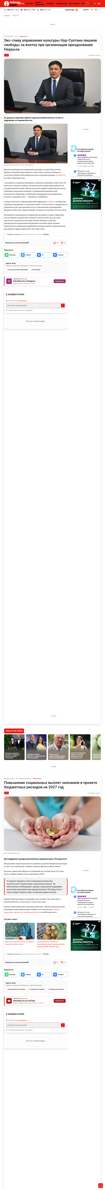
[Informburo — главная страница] (12, 3)
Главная (7, 15)
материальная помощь (16, 989)
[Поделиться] (100, 1185)
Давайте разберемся (39, 3)
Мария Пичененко (25, 778)
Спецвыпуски (61, 3)
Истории (29, 3)
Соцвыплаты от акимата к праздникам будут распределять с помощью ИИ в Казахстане (51, 944)
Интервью (50, 3)
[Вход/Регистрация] (95, 3)
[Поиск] (91, 3)
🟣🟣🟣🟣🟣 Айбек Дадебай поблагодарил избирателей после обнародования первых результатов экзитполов (87, 159)
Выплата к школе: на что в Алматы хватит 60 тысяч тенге (19, 943)
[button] (92, 9)
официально (24, 36)
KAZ (99, 3)
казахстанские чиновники (18, 269)
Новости (20, 3)
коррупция (36, 269)
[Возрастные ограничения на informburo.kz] (86, 3)
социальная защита (37, 989)
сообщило (51, 201)
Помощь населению (56, 989)
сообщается (60, 175)
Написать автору (94, 55)
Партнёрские (74, 3)
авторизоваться (22, 300)
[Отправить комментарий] (63, 305)
